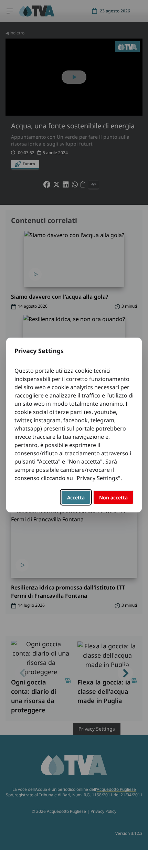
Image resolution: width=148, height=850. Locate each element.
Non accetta (113, 497)
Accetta (76, 497)
